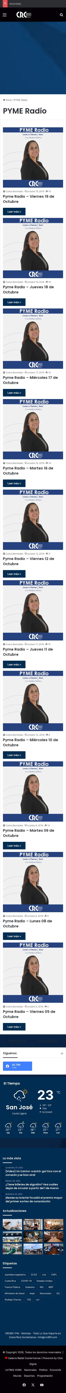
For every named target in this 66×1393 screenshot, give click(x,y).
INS (41, 1287)
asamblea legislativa (15, 1274)
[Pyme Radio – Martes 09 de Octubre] (33, 791)
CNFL (54, 1274)
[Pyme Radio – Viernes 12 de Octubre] (33, 520)
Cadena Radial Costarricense (24, 1358)
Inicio (8, 99)
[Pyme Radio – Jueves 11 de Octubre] (33, 610)
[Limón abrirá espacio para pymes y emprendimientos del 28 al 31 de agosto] (33, 1224)
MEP (51, 1287)
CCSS (34, 1274)
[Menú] (4, 16)
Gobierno (30, 1287)
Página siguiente (47, 1040)
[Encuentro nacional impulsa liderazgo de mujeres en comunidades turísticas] (33, 1236)
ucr (37, 1299)
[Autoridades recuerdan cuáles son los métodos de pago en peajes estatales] (12, 1236)
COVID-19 (26, 1280)
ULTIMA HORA (13, 1369)
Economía (55, 1369)
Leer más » (14, 211)
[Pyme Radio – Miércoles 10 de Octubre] (33, 701)
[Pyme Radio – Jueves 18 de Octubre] (33, 248)
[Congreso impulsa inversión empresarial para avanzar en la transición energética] (53, 1224)
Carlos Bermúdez (14, 191)
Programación (45, 1375)
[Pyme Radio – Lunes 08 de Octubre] (33, 882)
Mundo (17, 1375)
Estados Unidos (44, 1280)
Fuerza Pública (12, 1287)
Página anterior (17, 1040)
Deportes (29, 1375)
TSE (29, 1299)
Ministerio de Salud (14, 1293)
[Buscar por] (61, 16)
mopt (32, 1293)
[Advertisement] (33, 57)
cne (44, 1274)
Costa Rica (10, 1280)
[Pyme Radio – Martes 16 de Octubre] (33, 429)
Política (43, 1369)
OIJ (58, 1293)
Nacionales (45, 1293)
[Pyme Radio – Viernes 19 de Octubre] (33, 157)
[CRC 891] (21, 14)
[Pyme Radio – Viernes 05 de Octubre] (33, 973)
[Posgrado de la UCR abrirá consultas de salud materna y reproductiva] (12, 1224)
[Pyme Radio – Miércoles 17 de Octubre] (33, 338)
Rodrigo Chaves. (13, 1299)
